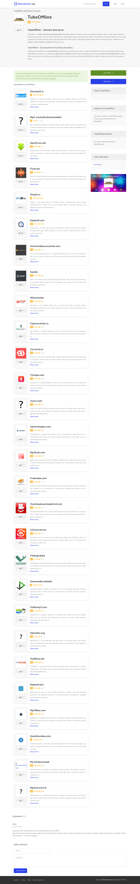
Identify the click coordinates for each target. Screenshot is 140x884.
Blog (115, 4)
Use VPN (107, 73)
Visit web (107, 81)
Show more (34, 107)
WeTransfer (98, 165)
